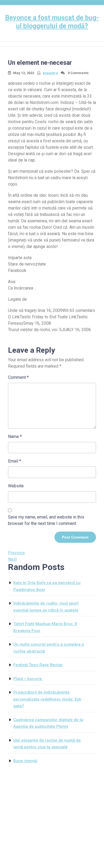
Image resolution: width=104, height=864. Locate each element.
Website (16, 485)
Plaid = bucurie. (28, 678)
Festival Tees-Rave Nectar (38, 664)
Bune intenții (25, 760)
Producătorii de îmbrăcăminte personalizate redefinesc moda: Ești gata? (47, 699)
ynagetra (50, 73)
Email (14, 461)
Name (15, 436)
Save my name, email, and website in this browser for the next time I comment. (46, 520)
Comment (18, 377)
